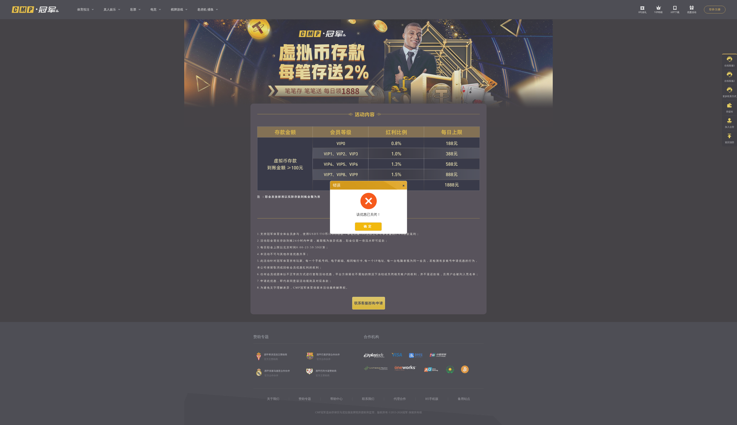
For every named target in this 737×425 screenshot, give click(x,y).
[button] (404, 185)
